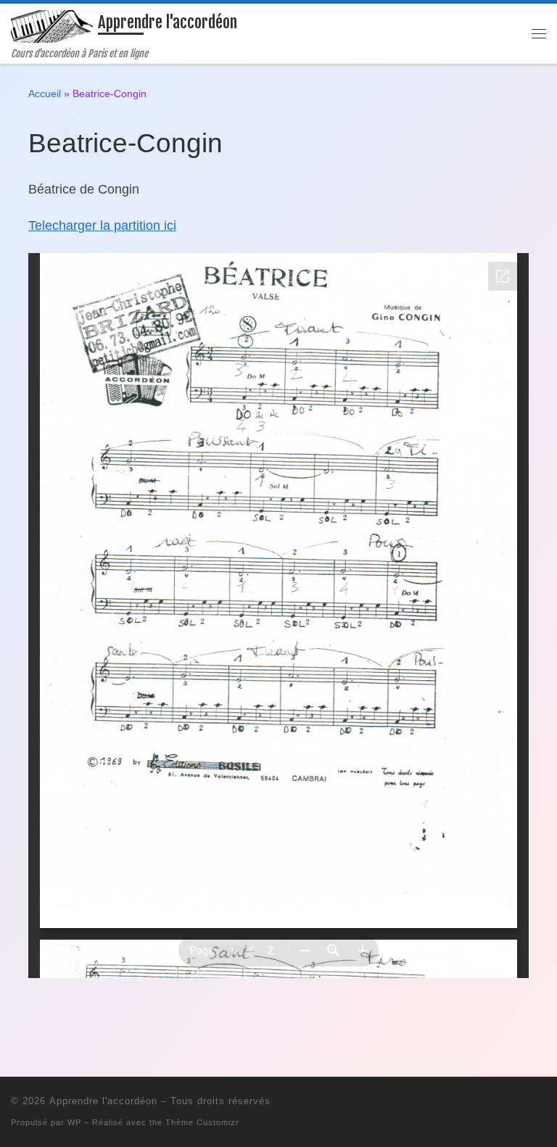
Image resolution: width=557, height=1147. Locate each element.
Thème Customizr (202, 1122)
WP (74, 1122)
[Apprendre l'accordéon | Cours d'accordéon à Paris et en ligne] (52, 25)
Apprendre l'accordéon (103, 1101)
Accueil (44, 93)
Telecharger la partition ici (102, 225)
